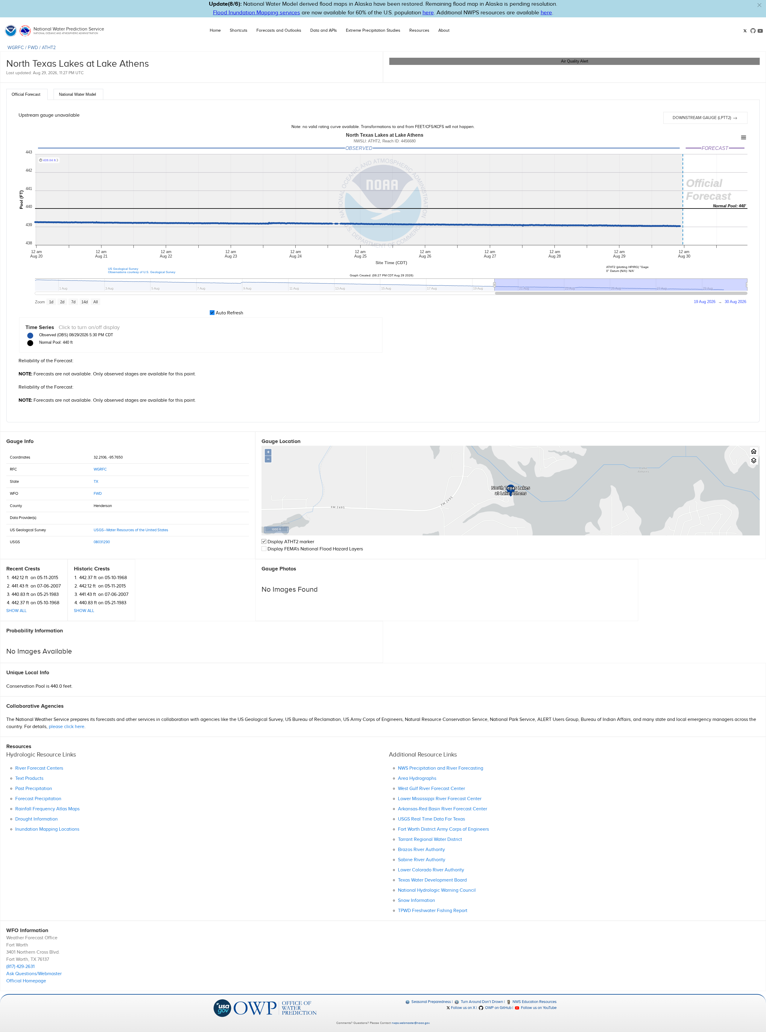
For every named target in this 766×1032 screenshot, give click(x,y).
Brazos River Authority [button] (421, 850)
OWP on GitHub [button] (497, 1007)
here (428, 12)
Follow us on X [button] (462, 1007)
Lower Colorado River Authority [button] (431, 870)
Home (215, 30)
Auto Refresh (229, 313)
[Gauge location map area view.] (754, 460)
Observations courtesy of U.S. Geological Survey (141, 272)
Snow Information (416, 900)
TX (96, 481)
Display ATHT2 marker (290, 542)
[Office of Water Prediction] (275, 1007)
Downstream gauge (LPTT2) (702, 117)
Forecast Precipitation (38, 799)
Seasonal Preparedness (431, 1001)
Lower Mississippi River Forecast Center (439, 799)
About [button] (443, 30)
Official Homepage (26, 981)
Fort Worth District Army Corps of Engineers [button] (443, 829)
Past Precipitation (33, 788)
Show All (16, 610)
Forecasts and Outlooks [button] (278, 30)
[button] (759, 5)
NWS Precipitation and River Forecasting (440, 768)
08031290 (102, 542)
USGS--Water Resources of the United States (131, 530)
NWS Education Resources (534, 1001)
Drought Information (36, 819)
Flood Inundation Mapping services (256, 12)
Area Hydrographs (417, 778)
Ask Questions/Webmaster (34, 974)
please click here (66, 727)
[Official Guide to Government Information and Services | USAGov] (222, 1007)
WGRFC (15, 48)
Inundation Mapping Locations (47, 829)
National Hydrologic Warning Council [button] (437, 890)
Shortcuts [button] (238, 30)
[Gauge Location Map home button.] (754, 451)
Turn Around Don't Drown (481, 1001)
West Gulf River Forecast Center (431, 788)
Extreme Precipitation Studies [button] (373, 30)
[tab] (27, 94)
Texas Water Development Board (432, 880)
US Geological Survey (123, 268)
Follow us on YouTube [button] (538, 1007)
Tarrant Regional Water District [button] (430, 839)
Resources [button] (419, 30)
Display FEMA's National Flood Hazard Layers (314, 549)
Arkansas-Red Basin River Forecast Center (442, 809)
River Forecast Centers (39, 768)
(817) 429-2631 (20, 966)
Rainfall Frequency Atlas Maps (47, 809)
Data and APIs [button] (323, 30)
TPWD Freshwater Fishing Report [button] (432, 911)
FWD (33, 48)
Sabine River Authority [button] (421, 860)
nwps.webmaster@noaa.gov (410, 1023)
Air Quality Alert (574, 61)
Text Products (29, 778)
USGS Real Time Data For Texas (431, 819)
